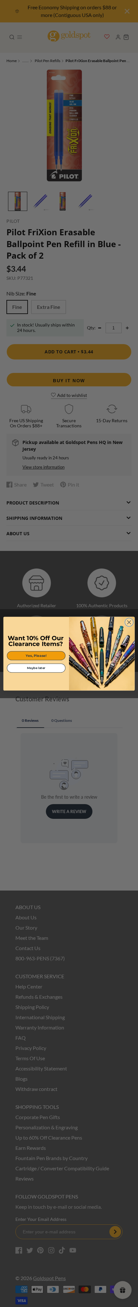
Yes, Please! (36, 655)
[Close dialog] (129, 622)
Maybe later (36, 668)
